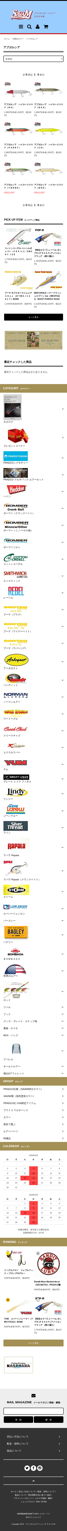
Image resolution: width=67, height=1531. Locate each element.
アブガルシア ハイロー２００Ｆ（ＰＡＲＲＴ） (18, 146)
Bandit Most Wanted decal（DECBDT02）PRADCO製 (47, 1283)
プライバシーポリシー (23, 1498)
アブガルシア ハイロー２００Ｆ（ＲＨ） (18, 106)
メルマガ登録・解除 (43, 1498)
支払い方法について (27, 1491)
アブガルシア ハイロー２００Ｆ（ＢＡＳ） (48, 106)
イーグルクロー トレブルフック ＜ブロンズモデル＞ (18, 1271)
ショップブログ (27, 1502)
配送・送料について (46, 1491)
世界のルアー (18, 39)
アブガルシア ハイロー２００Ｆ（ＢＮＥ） (48, 186)
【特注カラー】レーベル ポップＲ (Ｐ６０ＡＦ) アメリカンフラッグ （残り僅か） (47, 253)
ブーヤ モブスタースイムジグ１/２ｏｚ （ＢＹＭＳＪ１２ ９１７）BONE (18, 296)
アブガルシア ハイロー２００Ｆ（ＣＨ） (48, 146)
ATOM (44, 1502)
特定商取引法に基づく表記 (39, 1495)
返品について (20, 1495)
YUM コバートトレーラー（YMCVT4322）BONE (18, 1320)
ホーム (6, 39)
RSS (38, 1502)
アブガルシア (32, 39)
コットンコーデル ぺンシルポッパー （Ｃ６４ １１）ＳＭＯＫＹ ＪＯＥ (18, 251)
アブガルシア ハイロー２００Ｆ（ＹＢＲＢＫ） (18, 186)
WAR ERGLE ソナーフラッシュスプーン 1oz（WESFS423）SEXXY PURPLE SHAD (47, 296)
